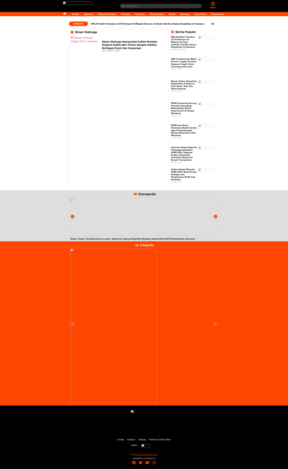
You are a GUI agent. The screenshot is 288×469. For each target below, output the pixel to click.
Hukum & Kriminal (107, 14)
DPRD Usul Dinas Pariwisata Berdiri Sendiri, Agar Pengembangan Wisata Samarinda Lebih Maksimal (184, 130)
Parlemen (140, 14)
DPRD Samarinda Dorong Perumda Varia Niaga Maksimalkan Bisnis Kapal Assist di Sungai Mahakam (183, 108)
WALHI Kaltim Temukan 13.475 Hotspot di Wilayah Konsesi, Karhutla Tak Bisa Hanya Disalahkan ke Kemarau (147, 23)
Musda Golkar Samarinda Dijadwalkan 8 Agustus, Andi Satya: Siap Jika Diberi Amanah (184, 85)
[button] (72, 216)
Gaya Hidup (200, 14)
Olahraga (184, 14)
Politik (172, 14)
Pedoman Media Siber (160, 439)
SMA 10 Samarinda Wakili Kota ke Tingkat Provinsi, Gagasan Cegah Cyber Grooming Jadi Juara (184, 63)
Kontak (120, 439)
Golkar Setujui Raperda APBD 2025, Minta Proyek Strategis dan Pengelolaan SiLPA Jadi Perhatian (184, 174)
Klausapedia (217, 14)
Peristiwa (125, 14)
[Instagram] (154, 463)
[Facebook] (134, 463)
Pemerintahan (157, 14)
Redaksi (131, 439)
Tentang (142, 439)
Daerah (75, 14)
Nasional (88, 14)
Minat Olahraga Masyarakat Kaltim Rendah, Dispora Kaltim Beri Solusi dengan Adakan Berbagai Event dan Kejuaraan (130, 45)
